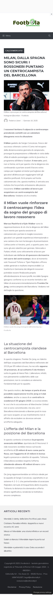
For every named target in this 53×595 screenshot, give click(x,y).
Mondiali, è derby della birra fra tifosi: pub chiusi (25, 518)
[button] (49, 35)
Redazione (37, 587)
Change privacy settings (42, 592)
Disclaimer (12, 587)
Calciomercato (14, 50)
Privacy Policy (24, 587)
